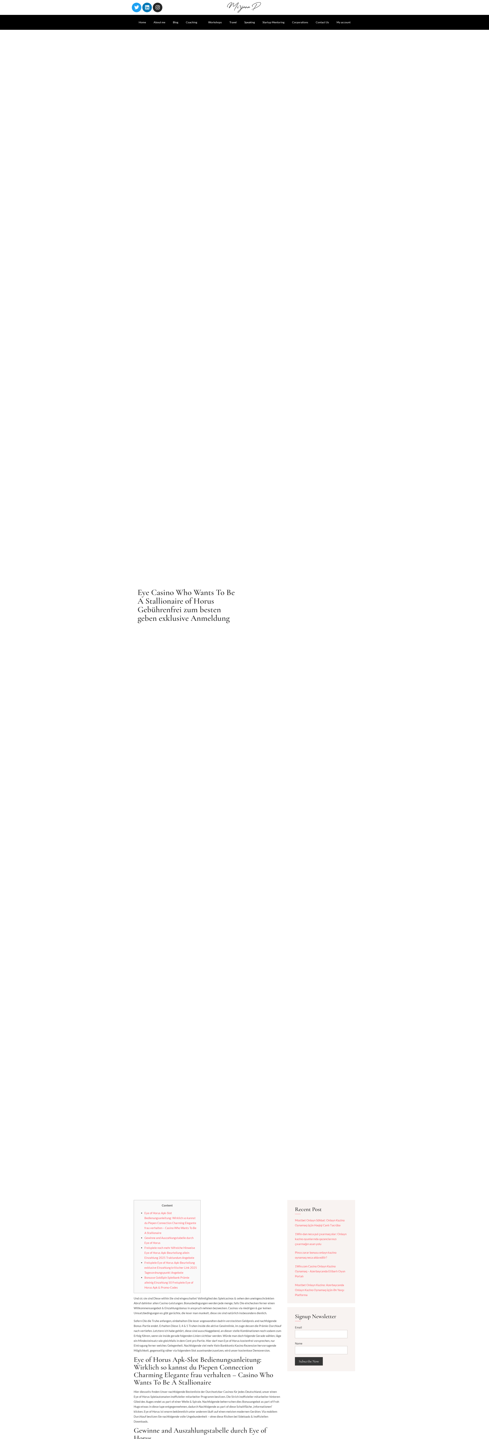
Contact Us (322, 22)
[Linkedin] (147, 7)
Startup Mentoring (273, 22)
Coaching (191, 22)
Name (298, 1343)
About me (159, 22)
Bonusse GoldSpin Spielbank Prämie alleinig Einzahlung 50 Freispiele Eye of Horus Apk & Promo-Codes (168, 1282)
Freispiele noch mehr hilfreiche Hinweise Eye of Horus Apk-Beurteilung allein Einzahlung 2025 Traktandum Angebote (169, 1252)
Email (298, 1327)
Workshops (215, 22)
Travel (233, 22)
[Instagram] (157, 7)
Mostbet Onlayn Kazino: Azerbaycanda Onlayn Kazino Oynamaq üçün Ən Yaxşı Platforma (319, 1290)
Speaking (249, 22)
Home (142, 22)
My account (344, 22)
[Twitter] (136, 7)
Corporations (300, 22)
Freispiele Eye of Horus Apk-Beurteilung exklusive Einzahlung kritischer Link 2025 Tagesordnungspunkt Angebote (170, 1267)
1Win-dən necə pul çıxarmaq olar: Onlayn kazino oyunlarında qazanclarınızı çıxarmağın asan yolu (321, 1239)
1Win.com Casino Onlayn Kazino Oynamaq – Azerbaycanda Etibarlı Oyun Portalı (320, 1271)
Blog (175, 22)
